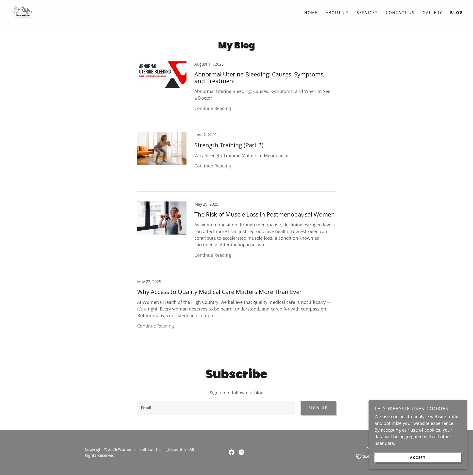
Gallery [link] (432, 12)
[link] (23, 12)
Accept (418, 457)
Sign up (318, 408)
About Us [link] (337, 12)
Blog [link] (456, 12)
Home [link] (311, 12)
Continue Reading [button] (212, 108)
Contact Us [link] (400, 12)
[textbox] (215, 408)
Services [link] (367, 12)
